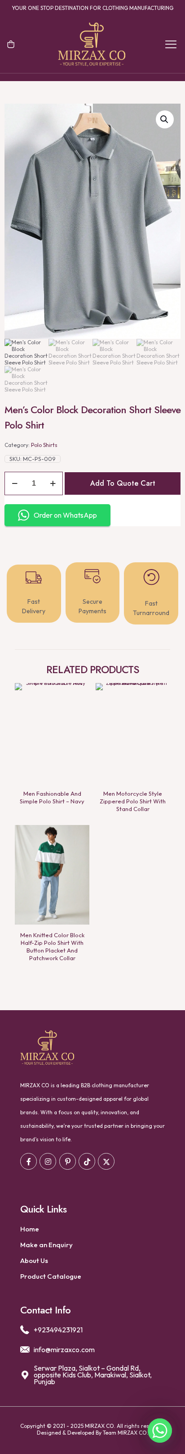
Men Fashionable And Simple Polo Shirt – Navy (52, 797)
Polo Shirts (44, 445)
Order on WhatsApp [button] (65, 515)
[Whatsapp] (160, 1430)
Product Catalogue (50, 1276)
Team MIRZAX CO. (125, 1432)
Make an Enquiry (46, 1244)
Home (29, 1229)
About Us (34, 1260)
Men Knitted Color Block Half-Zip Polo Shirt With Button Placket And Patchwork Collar (52, 946)
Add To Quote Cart (122, 483)
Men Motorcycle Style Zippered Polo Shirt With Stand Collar (133, 801)
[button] (165, 119)
